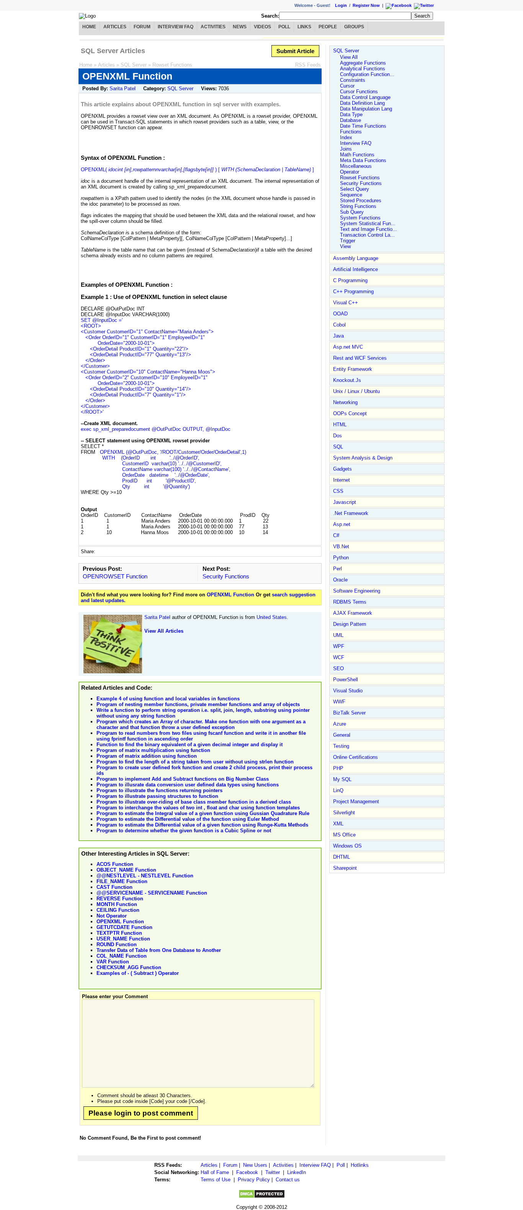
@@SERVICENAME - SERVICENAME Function (151, 893)
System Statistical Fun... (368, 223)
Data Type (351, 114)
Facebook (247, 1172)
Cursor (347, 86)
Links (304, 26)
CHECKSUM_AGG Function (128, 967)
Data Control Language (365, 97)
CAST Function (114, 887)
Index (346, 137)
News (240, 26)
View (345, 246)
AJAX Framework (352, 613)
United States (272, 617)
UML (338, 635)
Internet (341, 480)
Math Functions (357, 155)
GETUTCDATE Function (124, 927)
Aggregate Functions (363, 63)
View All (349, 57)
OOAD (340, 314)
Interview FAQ (175, 26)
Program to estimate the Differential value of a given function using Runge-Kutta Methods (202, 825)
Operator (349, 172)
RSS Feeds (308, 65)
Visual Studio (348, 691)
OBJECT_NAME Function (126, 870)
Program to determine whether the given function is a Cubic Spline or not (183, 830)
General (341, 735)
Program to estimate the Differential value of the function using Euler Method (187, 819)
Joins (346, 149)
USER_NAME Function (123, 939)
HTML (339, 424)
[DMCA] (262, 1197)
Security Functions (226, 576)
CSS (338, 491)
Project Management (356, 801)
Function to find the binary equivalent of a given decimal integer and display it (189, 744)
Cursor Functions (359, 91)
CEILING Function (117, 910)
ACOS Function (114, 864)
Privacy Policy (254, 1179)
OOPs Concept (350, 413)
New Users (255, 1165)
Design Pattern (349, 624)
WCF (338, 657)
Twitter (272, 1172)
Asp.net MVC (348, 347)
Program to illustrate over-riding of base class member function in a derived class (193, 802)
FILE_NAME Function (121, 881)
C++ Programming (353, 291)
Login (341, 5)
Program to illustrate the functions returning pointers (159, 790)
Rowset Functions (172, 65)
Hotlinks (360, 1165)
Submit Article (295, 51)
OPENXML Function (231, 595)
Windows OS (347, 846)
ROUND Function (116, 944)
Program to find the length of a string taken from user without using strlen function (195, 762)
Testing (341, 746)
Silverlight (344, 812)
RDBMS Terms (349, 602)
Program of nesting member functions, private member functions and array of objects (198, 704)
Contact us (288, 1179)
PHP (338, 768)
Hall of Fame (215, 1172)
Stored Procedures (360, 200)
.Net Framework (350, 513)
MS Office (344, 835)
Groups (354, 26)
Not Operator (111, 916)
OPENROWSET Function (115, 576)
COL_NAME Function (121, 956)
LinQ (338, 790)
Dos (337, 436)
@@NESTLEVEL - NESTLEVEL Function (144, 876)
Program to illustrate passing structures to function (157, 796)
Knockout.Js (347, 380)
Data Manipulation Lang (366, 109)
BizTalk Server (349, 713)
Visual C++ (345, 302)
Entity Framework (352, 369)
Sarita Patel (123, 88)
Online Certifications (355, 757)
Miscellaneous (356, 166)
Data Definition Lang (362, 103)
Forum (142, 26)
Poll (284, 26)
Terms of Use (215, 1179)
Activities (213, 26)
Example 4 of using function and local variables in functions (168, 699)
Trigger (347, 241)
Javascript (344, 502)
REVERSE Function (119, 898)
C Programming (350, 280)
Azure (339, 724)
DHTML (341, 857)
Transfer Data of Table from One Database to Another (158, 950)
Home (89, 26)
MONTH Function (116, 904)
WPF (338, 646)
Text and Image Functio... (368, 229)
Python (341, 557)
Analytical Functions (362, 68)
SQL (338, 447)
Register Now (366, 5)
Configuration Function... (367, 74)
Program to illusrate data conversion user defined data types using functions (187, 785)
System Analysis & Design (362, 458)
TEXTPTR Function (119, 933)
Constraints (352, 80)
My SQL (342, 779)
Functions (351, 132)
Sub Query (352, 212)
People (328, 26)
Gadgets (342, 469)
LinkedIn (296, 1172)
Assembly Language (355, 258)
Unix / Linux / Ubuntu (356, 391)
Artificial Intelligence (355, 269)
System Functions (360, 218)
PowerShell (345, 679)
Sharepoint (345, 868)
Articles (114, 26)
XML (338, 824)
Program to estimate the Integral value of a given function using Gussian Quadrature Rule (202, 813)
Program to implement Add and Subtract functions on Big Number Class (182, 779)
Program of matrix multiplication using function (153, 750)
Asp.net (341, 524)
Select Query (354, 189)
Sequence (351, 195)
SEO (338, 668)
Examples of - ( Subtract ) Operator (137, 973)
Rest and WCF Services (360, 358)
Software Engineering (356, 591)
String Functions (358, 206)
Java (338, 336)
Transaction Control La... (367, 235)
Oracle (340, 580)
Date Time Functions (363, 126)
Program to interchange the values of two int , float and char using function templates (198, 807)
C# (336, 535)
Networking (345, 402)
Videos (262, 26)
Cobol (339, 325)
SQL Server (134, 65)
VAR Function (112, 962)
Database (350, 120)
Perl (337, 569)
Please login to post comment (140, 1113)
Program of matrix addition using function (146, 756)
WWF (339, 702)
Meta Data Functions (363, 160)
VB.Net (341, 546)
